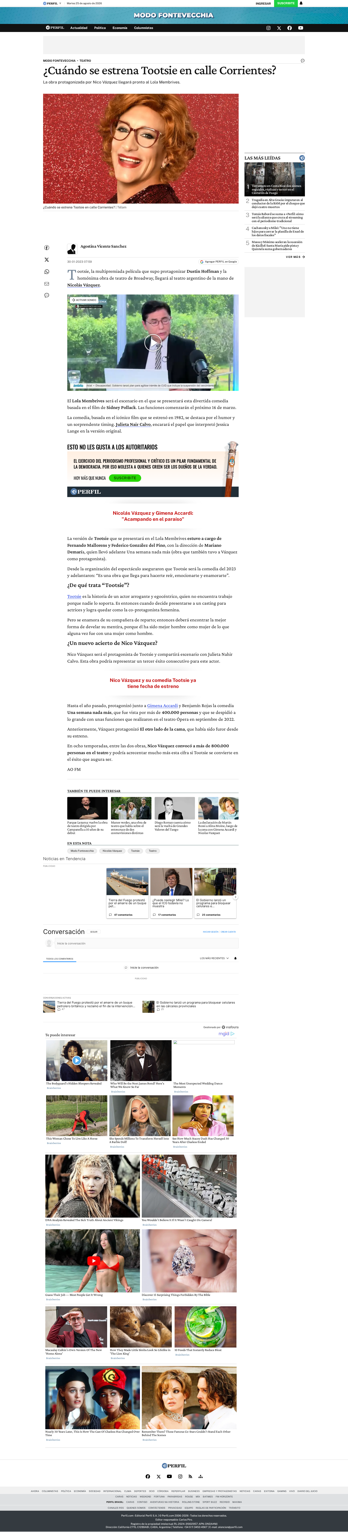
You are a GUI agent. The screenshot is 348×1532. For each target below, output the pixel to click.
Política (100, 28)
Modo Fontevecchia (82, 850)
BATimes (208, 1496)
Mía (198, 1496)
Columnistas (143, 28)
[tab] (59, 958)
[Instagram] (180, 1476)
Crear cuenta (228, 932)
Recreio (225, 1502)
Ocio (151, 1491)
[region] (141, 980)
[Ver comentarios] (302, 61)
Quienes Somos (136, 1507)
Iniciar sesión (211, 932)
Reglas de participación (211, 1507)
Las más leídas (262, 158)
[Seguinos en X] (279, 28)
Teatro (152, 850)
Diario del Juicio (307, 1491)
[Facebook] (148, 1476)
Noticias (245, 1491)
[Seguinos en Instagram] (268, 28)
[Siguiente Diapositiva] (235, 896)
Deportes (140, 1491)
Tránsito (234, 1507)
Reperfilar (178, 1491)
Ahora (35, 1491)
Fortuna (159, 1496)
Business (194, 1491)
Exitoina (269, 1491)
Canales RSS (116, 1507)
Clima (127, 1491)
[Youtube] (169, 1477)
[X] (158, 1476)
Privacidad (175, 1507)
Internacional (112, 1491)
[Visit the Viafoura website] (230, 1027)
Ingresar (263, 3)
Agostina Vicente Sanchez (103, 246)
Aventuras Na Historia (164, 1502)
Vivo (292, 1491)
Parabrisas (175, 1496)
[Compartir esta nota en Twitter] (46, 259)
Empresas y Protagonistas (220, 1491)
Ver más (293, 256)
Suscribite (286, 3)
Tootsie (74, 596)
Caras (257, 1491)
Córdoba (163, 1491)
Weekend (145, 1496)
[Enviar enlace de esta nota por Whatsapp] (46, 271)
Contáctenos (156, 1507)
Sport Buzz (210, 1502)
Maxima (237, 1502)
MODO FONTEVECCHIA (59, 60)
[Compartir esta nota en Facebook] (46, 247)
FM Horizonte (224, 1496)
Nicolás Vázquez (112, 850)
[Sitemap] (201, 1477)
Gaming (281, 1491)
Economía (120, 28)
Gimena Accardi (162, 705)
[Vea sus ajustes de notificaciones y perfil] (301, 3)
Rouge (189, 1496)
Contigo (142, 1502)
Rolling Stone (191, 1502)
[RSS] (190, 1477)
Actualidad (78, 28)
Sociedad (94, 1491)
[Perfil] (174, 1467)
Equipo (189, 1507)
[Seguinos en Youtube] (301, 28)
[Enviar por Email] (46, 283)
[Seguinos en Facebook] (289, 28)
